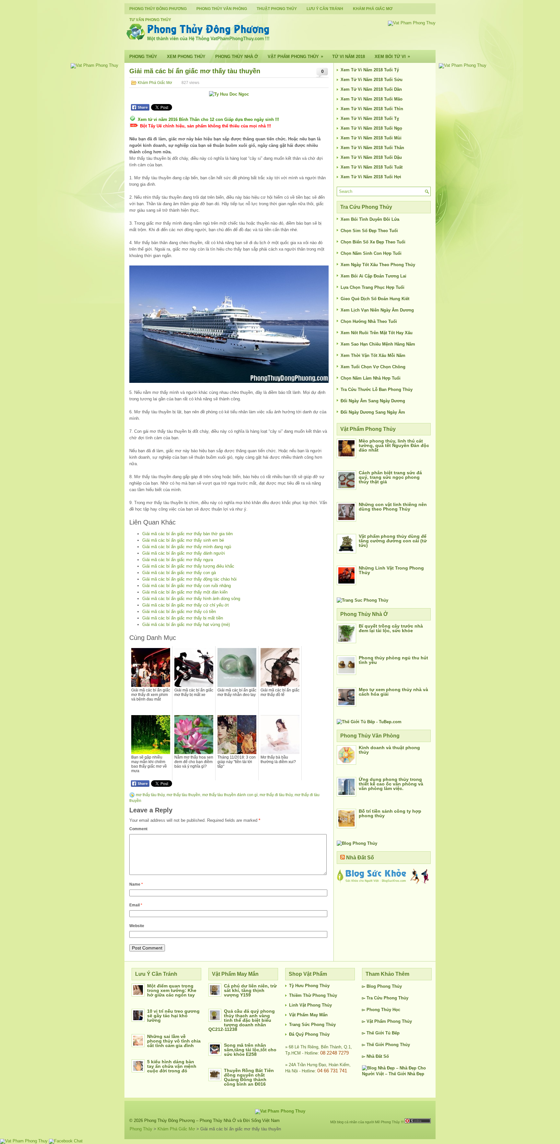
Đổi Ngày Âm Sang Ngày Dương (373, 400)
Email (135, 905)
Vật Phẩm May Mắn (308, 1014)
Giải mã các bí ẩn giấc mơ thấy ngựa (177, 559)
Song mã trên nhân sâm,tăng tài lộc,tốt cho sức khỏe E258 (250, 1050)
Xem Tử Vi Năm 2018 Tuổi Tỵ (370, 118)
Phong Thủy (143, 56)
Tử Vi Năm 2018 (348, 56)
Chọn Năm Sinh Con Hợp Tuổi (371, 253)
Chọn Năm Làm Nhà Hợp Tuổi (371, 378)
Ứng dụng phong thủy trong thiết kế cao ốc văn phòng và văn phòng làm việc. (391, 784)
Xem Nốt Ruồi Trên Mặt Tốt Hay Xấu (377, 332)
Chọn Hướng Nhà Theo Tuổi (369, 321)
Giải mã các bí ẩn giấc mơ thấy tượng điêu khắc (188, 566)
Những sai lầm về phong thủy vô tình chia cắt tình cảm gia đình (174, 1041)
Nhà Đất (374, 1056)
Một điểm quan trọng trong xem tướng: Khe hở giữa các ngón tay (171, 990)
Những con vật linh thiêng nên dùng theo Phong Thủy (393, 507)
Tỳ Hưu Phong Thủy (309, 985)
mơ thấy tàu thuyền (183, 795)
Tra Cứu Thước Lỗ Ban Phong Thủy (377, 389)
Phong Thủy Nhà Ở (236, 56)
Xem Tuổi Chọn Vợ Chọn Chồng (373, 366)
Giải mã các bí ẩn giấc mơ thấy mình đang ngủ (186, 546)
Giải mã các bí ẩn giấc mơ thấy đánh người (183, 553)
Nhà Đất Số (360, 857)
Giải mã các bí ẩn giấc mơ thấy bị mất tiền (182, 618)
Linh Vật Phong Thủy (310, 1005)
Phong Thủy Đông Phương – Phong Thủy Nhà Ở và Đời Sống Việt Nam (212, 1120)
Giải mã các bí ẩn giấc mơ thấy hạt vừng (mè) (186, 624)
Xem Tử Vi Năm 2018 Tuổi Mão (371, 99)
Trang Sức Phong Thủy (312, 1024)
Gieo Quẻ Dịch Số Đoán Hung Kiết (375, 298)
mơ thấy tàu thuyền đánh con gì (230, 795)
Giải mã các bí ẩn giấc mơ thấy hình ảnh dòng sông (191, 598)
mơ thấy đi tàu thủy (276, 795)
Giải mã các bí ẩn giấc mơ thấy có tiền (179, 611)
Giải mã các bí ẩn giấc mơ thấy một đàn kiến (185, 592)
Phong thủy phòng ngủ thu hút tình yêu (393, 660)
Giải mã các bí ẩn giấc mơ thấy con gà (179, 572)
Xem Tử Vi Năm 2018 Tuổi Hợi (371, 176)
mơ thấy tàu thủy (150, 795)
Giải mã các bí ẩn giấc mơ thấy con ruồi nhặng (186, 585)
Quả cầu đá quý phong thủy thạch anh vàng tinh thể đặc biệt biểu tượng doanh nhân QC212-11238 (241, 1020)
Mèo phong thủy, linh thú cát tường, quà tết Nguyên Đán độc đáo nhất (394, 445)
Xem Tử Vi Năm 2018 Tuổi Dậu (371, 157)
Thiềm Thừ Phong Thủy (313, 995)
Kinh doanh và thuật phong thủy (389, 750)
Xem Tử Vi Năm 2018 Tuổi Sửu (371, 79)
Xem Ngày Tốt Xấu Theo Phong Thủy (378, 264)
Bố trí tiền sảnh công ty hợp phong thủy (390, 813)
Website (136, 926)
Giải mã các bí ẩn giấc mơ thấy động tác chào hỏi (189, 579)
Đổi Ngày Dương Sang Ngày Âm (373, 412)
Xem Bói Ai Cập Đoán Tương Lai (373, 276)
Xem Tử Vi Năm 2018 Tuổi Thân (372, 147)
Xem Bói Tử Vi (392, 56)
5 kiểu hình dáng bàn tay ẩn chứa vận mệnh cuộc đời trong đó (171, 1066)
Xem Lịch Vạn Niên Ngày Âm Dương (377, 310)
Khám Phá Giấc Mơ (372, 8)
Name (136, 884)
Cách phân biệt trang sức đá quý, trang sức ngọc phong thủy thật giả (390, 477)
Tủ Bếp (392, 1033)
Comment (138, 829)
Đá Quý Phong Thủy (309, 1034)
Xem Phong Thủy (186, 56)
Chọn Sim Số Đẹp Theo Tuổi (369, 230)
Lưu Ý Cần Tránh (325, 8)
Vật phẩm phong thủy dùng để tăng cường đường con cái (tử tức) (393, 541)
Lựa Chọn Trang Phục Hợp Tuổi (372, 287)
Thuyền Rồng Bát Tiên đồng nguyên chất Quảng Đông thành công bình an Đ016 (249, 1077)
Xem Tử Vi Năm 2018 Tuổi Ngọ (371, 128)
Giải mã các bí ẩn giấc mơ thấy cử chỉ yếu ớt (185, 605)
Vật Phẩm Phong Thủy (295, 56)
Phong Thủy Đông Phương (158, 8)
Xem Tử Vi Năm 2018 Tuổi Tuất (371, 167)
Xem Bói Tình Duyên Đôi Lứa (370, 219)
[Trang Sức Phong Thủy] (362, 600)
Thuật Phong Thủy (277, 8)
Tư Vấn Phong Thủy (150, 20)
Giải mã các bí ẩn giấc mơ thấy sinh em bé (183, 540)
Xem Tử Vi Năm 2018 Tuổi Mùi (371, 138)
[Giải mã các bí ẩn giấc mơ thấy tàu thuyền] (229, 324)
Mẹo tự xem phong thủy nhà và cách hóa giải (393, 692)
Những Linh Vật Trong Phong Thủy (391, 570)
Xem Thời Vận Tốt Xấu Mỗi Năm (373, 355)
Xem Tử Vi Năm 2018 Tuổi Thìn (372, 108)
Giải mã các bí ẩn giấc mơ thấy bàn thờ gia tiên (187, 533)
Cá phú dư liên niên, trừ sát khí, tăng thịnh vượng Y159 (250, 990)
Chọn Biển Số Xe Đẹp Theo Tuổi (373, 242)
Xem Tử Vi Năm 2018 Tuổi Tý (370, 69)
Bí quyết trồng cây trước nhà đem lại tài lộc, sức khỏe (391, 628)
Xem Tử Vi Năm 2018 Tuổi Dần (371, 89)
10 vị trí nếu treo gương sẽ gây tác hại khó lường (173, 1015)
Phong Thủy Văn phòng (221, 8)
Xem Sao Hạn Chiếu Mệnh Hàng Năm (378, 344)
